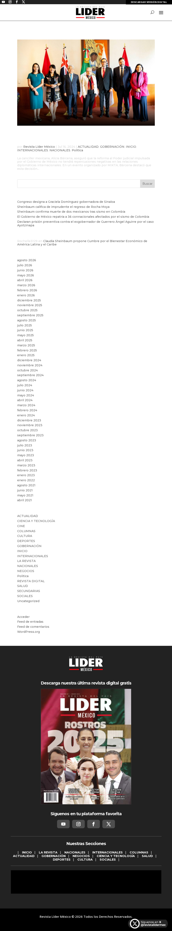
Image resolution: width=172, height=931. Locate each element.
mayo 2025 (25, 335)
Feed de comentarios (33, 627)
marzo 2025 (26, 345)
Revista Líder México (39, 147)
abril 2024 (25, 400)
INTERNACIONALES (32, 150)
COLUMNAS (26, 531)
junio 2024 (25, 390)
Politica (77, 150)
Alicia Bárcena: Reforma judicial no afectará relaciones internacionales (79, 137)
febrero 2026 (27, 290)
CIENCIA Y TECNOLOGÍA (36, 521)
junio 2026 (25, 270)
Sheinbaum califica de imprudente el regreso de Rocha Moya (63, 207)
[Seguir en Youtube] (63, 824)
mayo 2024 (25, 395)
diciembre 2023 (29, 420)
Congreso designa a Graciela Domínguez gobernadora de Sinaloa (66, 202)
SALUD (22, 586)
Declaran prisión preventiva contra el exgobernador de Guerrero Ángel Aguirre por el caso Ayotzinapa (85, 223)
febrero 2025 (27, 350)
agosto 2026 (26, 260)
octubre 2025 (27, 310)
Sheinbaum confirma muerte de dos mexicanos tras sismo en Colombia (71, 212)
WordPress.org (28, 632)
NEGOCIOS (25, 571)
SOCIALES (25, 596)
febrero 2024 (27, 410)
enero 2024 (26, 415)
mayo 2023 (25, 455)
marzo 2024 (26, 405)
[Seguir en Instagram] (78, 824)
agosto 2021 (26, 485)
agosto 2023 (26, 440)
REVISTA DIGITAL (31, 581)
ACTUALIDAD (88, 147)
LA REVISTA (26, 561)
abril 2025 (24, 340)
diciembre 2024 (29, 360)
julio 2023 (24, 445)
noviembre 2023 (29, 425)
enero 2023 (26, 475)
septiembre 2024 (30, 375)
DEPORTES (26, 541)
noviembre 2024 (29, 365)
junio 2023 (25, 450)
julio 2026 (24, 265)
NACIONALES (60, 150)
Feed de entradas (30, 622)
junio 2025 (25, 330)
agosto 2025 (26, 320)
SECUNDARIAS (28, 591)
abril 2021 (24, 500)
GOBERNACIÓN (112, 147)
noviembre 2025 (29, 305)
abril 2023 (25, 460)
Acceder (23, 617)
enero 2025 (26, 355)
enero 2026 (26, 295)
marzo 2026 (26, 285)
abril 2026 (25, 280)
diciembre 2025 (29, 300)
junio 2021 (25, 490)
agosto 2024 (26, 380)
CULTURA (24, 536)
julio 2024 (24, 385)
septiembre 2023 (30, 435)
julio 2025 (24, 325)
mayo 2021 (25, 495)
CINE (21, 526)
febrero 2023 (27, 470)
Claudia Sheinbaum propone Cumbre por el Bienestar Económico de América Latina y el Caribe (82, 243)
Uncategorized (28, 601)
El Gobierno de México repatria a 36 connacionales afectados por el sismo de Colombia (83, 217)
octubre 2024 (27, 370)
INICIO (131, 147)
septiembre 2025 (30, 315)
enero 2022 (26, 480)
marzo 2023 (26, 465)
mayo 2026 (25, 275)
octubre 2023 (27, 430)
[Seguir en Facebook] (93, 824)
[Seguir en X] (108, 824)
